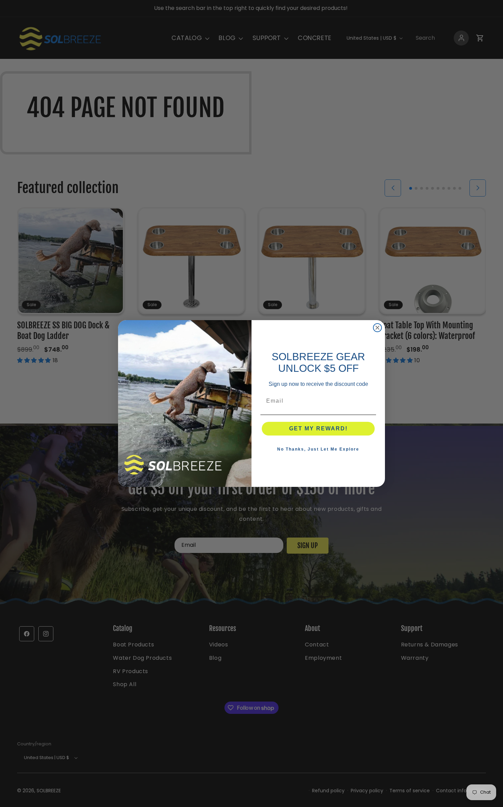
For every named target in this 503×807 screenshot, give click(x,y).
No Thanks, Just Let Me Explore (318, 449)
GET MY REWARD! (318, 428)
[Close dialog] (377, 328)
